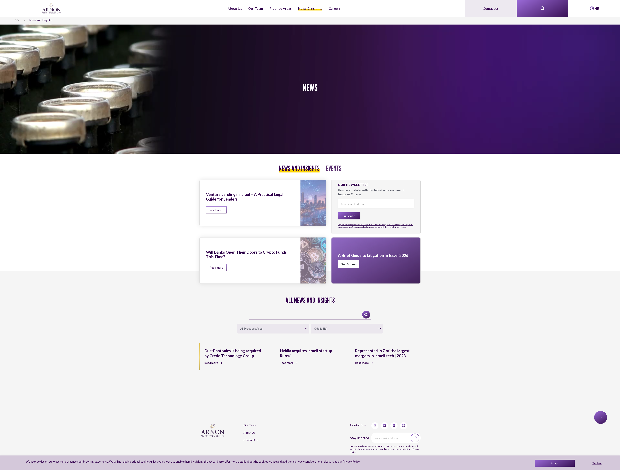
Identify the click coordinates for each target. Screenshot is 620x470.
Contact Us (247, 395)
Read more (212, 202)
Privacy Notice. (375, 210)
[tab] (301, 165)
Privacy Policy (346, 461)
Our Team (262, 6)
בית (13, 19)
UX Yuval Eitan (567, 412)
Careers (324, 6)
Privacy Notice (294, 412)
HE (596, 6)
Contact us (491, 6)
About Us (245, 6)
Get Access (344, 248)
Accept (554, 463)
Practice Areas (281, 6)
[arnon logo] (51, 6)
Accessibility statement (321, 412)
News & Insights (304, 6)
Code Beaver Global (608, 412)
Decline (597, 463)
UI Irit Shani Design (586, 412)
